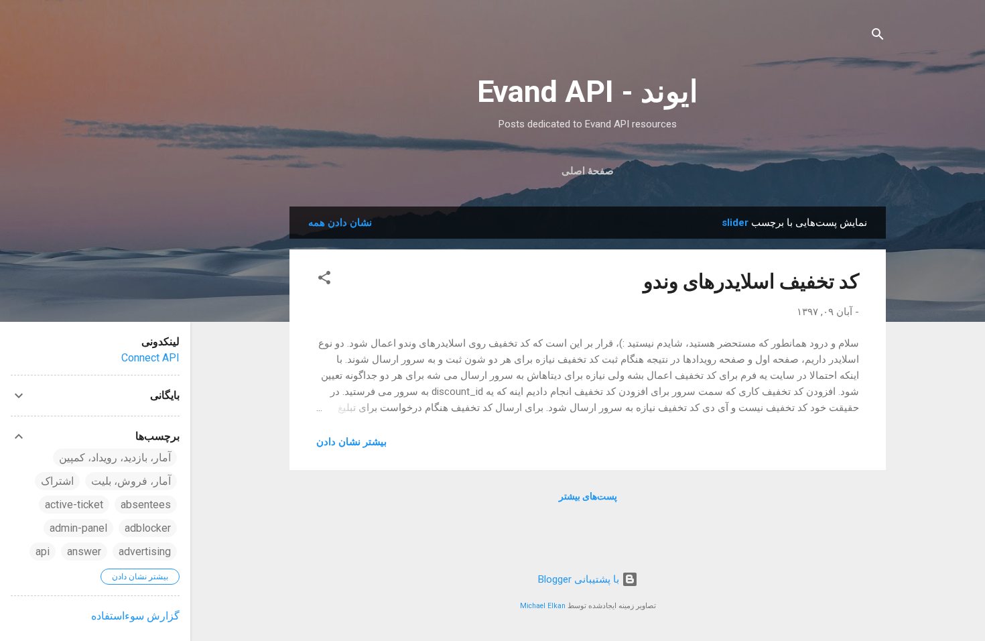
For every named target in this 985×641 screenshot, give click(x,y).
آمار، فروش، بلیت (131, 481)
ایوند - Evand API (587, 91)
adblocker (148, 528)
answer (84, 551)
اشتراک (57, 481)
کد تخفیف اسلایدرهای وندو (751, 281)
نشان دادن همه (340, 223)
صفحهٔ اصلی (588, 171)
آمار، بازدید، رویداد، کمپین (115, 457)
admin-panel (78, 528)
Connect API (150, 357)
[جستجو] (878, 36)
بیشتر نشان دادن (351, 442)
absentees (146, 504)
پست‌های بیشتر (588, 496)
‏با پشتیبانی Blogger (580, 579)
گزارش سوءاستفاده (135, 615)
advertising (145, 551)
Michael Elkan (543, 605)
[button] (324, 280)
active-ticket (74, 504)
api (43, 551)
